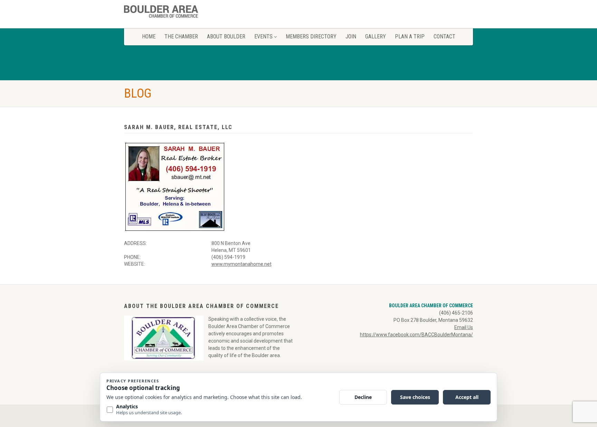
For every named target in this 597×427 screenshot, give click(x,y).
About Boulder (226, 36)
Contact (444, 36)
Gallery (375, 36)
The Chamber (181, 36)
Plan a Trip (410, 36)
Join (350, 36)
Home (148, 36)
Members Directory (311, 36)
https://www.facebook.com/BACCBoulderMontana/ (416, 334)
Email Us (463, 327)
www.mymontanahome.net (241, 264)
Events (263, 36)
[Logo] (179, 13)
